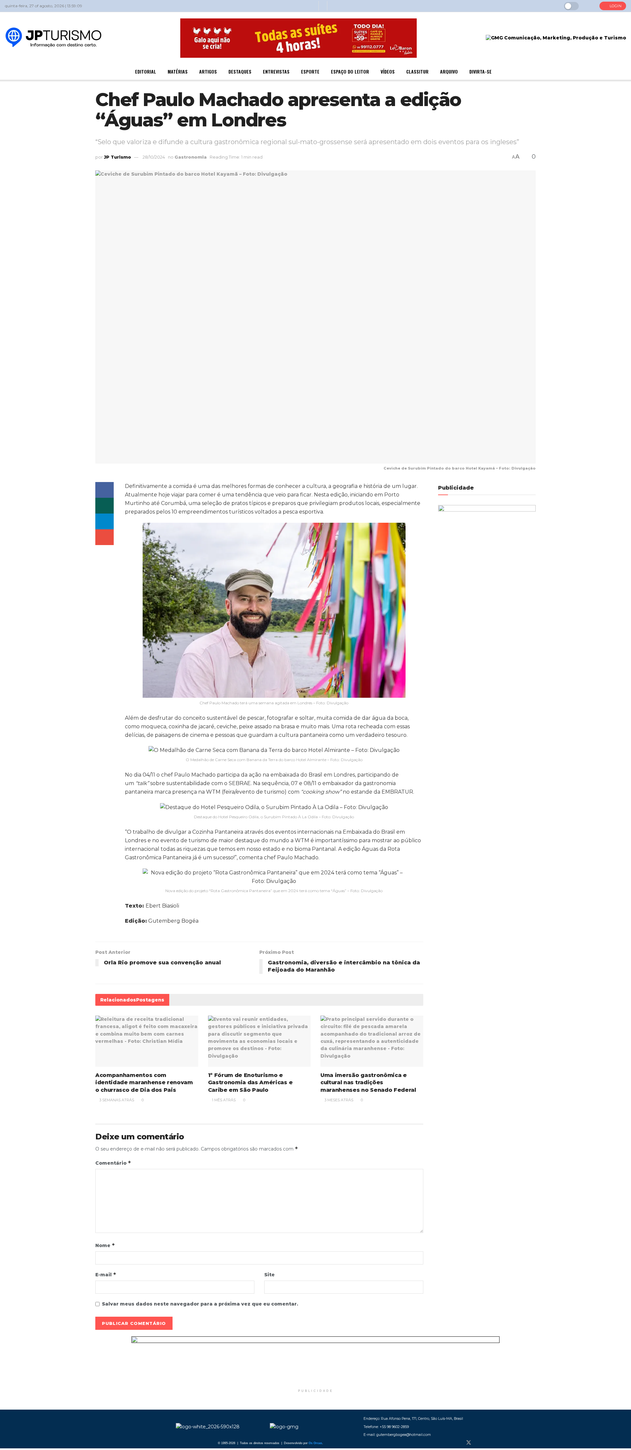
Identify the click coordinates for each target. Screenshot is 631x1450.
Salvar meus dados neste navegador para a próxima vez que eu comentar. (200, 1304)
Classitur (417, 71)
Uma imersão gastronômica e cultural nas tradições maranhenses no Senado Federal (368, 1082)
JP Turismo (117, 157)
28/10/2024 (154, 157)
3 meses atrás (338, 1100)
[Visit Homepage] (53, 38)
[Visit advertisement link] (315, 1361)
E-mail (105, 1274)
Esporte (310, 71)
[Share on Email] (104, 537)
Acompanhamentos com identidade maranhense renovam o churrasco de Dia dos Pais (144, 1082)
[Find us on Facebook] (457, 1442)
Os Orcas (315, 1443)
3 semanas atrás (116, 1100)
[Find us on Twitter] (468, 1442)
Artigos (208, 71)
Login (614, 6)
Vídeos (388, 71)
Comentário (113, 1163)
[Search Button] (589, 6)
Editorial (145, 71)
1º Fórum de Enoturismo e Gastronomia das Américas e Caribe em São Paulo (250, 1082)
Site (269, 1275)
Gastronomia (191, 157)
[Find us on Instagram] (480, 1442)
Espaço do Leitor (350, 71)
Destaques (239, 71)
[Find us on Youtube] (490, 1442)
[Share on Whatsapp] (104, 506)
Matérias (178, 71)
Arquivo (449, 71)
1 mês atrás (223, 1100)
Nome (105, 1245)
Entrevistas (276, 71)
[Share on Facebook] (104, 490)
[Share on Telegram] (104, 521)
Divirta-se (480, 71)
